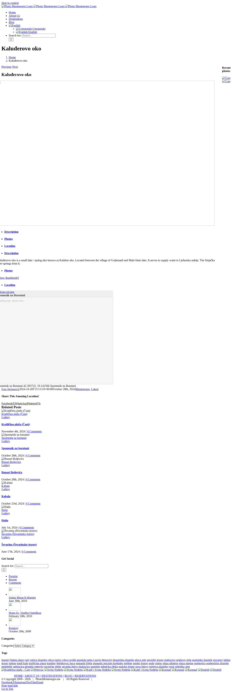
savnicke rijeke (52, 666)
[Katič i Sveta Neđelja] (97, 669)
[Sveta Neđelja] (53, 669)
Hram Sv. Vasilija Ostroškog (25, 612)
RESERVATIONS (85, 675)
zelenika (180, 666)
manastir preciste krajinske (108, 663)
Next (15, 66)
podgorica (200, 663)
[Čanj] (226, 78)
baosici (5, 660)
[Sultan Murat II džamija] (15, 594)
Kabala (5, 486)
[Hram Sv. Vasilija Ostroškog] (15, 609)
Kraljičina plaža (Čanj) (14, 414)
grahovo (181, 660)
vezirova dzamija (158, 666)
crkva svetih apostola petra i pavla (81, 660)
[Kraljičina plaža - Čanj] (15, 669)
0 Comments (34, 431)
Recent (13, 579)
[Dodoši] (203, 669)
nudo (151, 663)
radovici (39, 666)
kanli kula (22, 663)
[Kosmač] (165, 669)
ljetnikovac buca (65, 663)
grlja (188, 660)
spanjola (95, 666)
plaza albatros (170, 663)
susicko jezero (127, 666)
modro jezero (140, 663)
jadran (12, 663)
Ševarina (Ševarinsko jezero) (17, 534)
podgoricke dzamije (217, 663)
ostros (158, 663)
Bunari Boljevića (11, 462)
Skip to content (10, 3)
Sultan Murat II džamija (22, 597)
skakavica (84, 666)
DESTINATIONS (52, 675)
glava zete (140, 660)
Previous (6, 66)
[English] (14, 25)
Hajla (4, 510)
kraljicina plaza (37, 663)
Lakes (94, 389)
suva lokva (141, 666)
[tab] (111, 232)
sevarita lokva (70, 666)
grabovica (169, 660)
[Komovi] (15, 624)
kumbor (51, 663)
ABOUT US (32, 675)
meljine (128, 663)
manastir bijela (84, 663)
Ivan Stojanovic (10, 389)
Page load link (9, 685)
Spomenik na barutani (13, 437)
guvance (218, 660)
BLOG (69, 675)
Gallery (5, 417)
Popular (13, 576)
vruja (171, 666)
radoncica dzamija (23, 666)
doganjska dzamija (123, 660)
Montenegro (83, 389)
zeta (187, 666)
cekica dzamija (38, 660)
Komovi (13, 628)
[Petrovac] (37, 669)
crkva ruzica (54, 660)
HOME (18, 675)
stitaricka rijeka (109, 666)
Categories (7, 645)
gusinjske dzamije (202, 660)
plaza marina (186, 663)
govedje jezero (155, 660)
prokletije (6, 666)
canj (26, 660)
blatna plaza (17, 660)
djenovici (107, 660)
